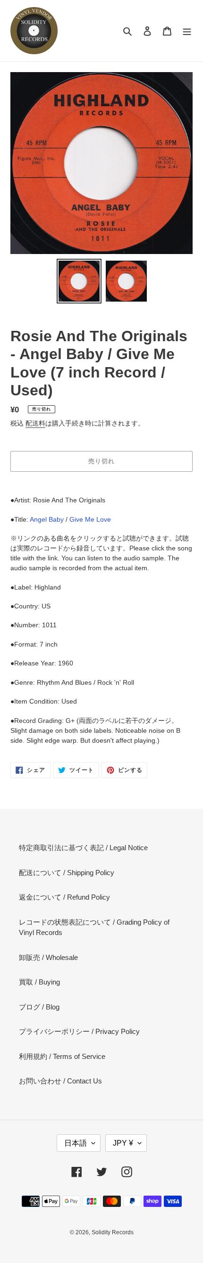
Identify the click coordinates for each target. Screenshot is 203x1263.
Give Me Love (90, 519)
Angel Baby (47, 519)
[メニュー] (187, 31)
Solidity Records (113, 1232)
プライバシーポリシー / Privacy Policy (79, 1031)
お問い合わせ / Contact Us (60, 1081)
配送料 (35, 423)
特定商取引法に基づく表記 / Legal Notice (83, 848)
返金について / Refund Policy (64, 897)
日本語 (75, 1143)
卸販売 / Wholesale (48, 957)
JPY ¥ (123, 1143)
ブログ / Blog (39, 1007)
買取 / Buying (39, 982)
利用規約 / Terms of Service (62, 1056)
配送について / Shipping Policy (66, 873)
